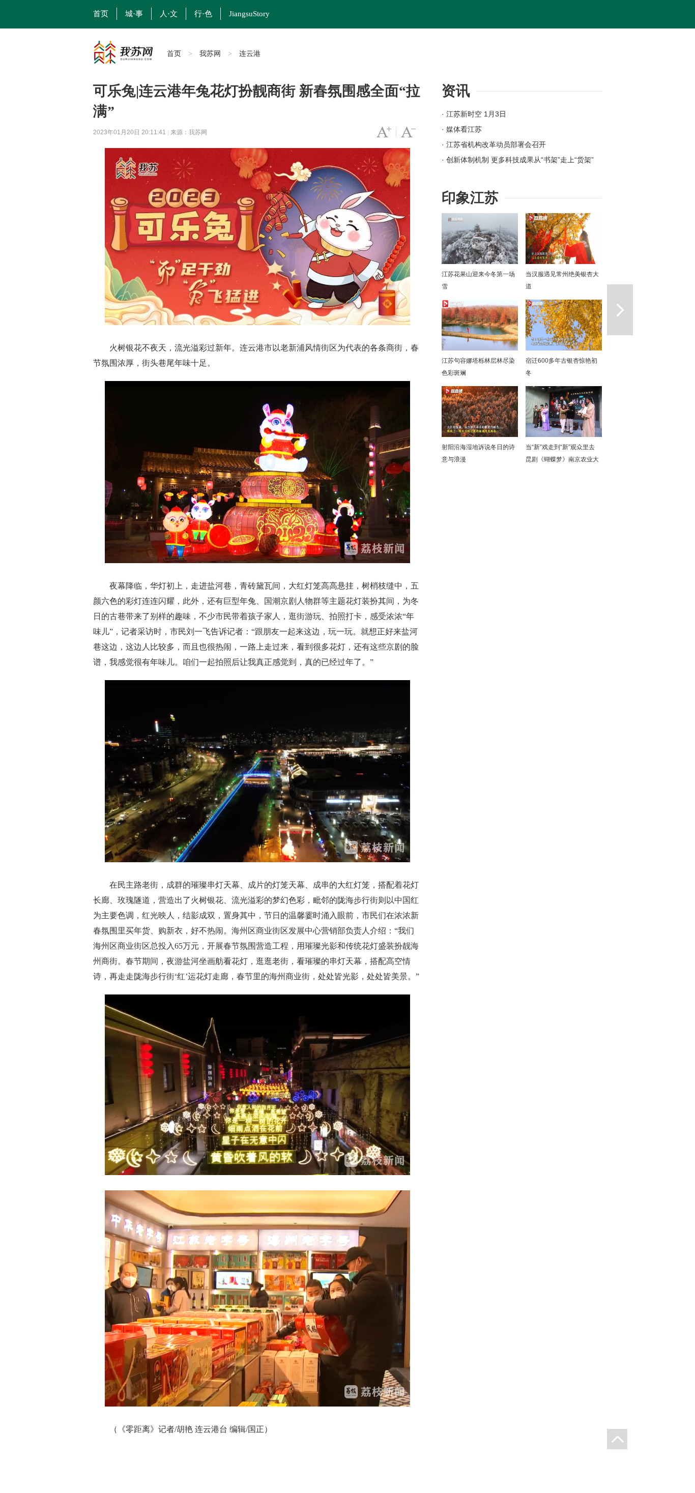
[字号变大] (384, 132)
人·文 (169, 14)
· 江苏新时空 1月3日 (474, 114)
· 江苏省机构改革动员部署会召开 (494, 144)
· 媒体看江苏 (462, 129)
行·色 (203, 14)
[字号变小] (408, 132)
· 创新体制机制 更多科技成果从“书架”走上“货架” (518, 160)
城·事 (134, 14)
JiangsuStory (249, 14)
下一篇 (620, 309)
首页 (100, 14)
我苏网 (210, 53)
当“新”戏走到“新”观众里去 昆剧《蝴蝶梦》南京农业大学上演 (562, 459)
